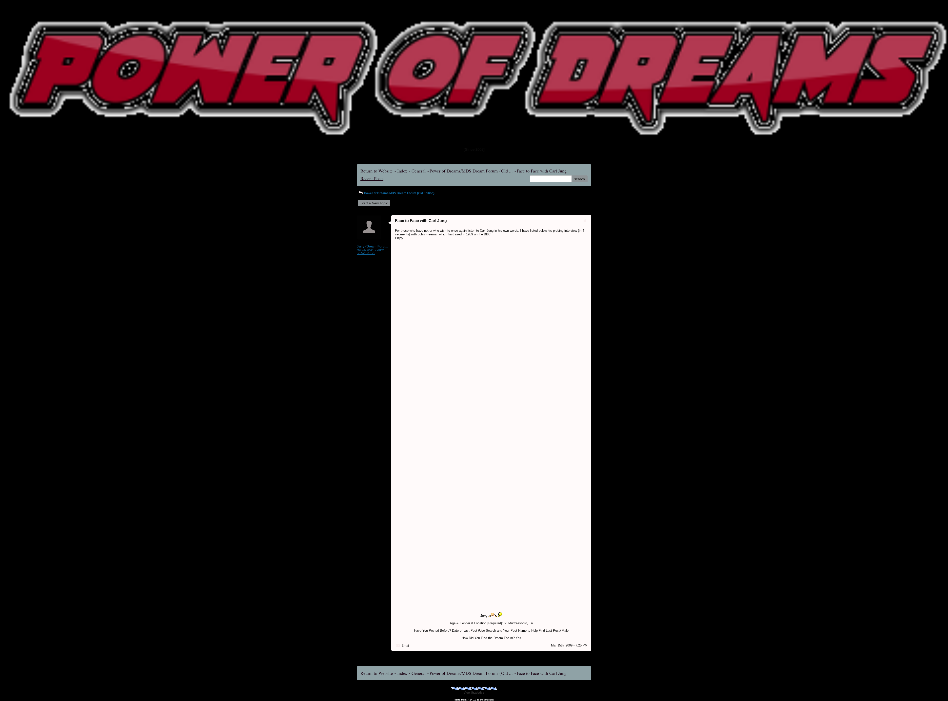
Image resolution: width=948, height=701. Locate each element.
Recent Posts (371, 178)
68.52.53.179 (366, 253)
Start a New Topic (374, 203)
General (419, 171)
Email (405, 645)
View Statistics (474, 692)
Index (402, 171)
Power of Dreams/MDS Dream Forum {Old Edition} (398, 193)
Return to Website (376, 171)
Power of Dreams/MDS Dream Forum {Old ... (471, 171)
